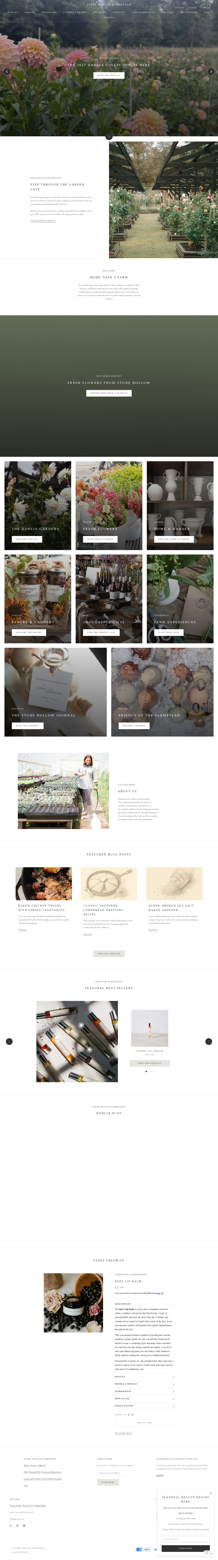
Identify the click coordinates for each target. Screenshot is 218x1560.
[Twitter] (128, 1415)
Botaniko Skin (35, 1472)
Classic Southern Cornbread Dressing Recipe (103, 910)
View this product (150, 1063)
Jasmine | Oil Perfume (150, 1051)
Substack (42, 1465)
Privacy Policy (15, 1505)
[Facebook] (125, 1415)
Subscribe (185, 1548)
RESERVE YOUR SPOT (109, 393)
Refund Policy (40, 1505)
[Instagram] (17, 1525)
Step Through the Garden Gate (42, 220)
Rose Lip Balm (128, 1281)
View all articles (109, 954)
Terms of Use (28, 1505)
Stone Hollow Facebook (52, 1479)
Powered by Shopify (20, 1552)
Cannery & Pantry (75, 12)
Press (26, 1485)
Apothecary (49, 12)
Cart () (206, 8)
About (27, 1465)
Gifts (26, 1472)
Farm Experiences (143, 12)
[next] (211, 71)
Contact (33, 1465)
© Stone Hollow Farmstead (28, 1548)
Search (192, 8)
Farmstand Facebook (32, 1479)
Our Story (167, 12)
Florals (13, 12)
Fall (207, 12)
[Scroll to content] (109, 136)
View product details (123, 1433)
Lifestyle (119, 12)
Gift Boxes (100, 12)
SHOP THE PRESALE (109, 75)
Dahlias (30, 12)
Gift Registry (189, 12)
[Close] (210, 1493)
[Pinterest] (132, 1415)
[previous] (7, 71)
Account (179, 8)
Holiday (109, 18)
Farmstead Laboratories (51, 1472)
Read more (22, 929)
